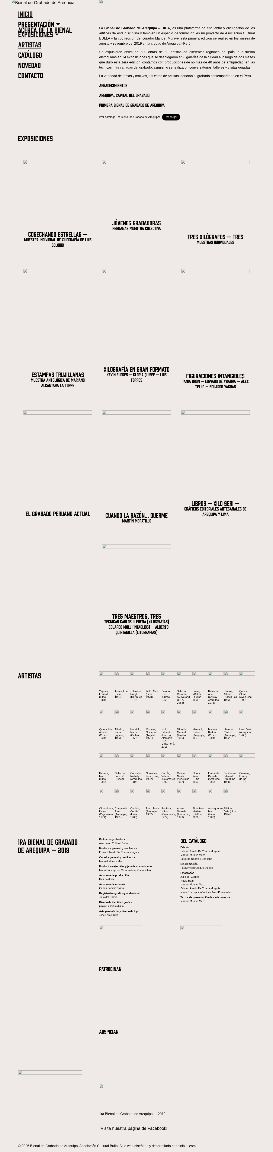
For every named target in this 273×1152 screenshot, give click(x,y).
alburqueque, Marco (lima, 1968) (216, 813)
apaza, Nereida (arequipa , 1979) (183, 813)
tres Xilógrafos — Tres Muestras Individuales (215, 239)
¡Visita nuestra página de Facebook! (133, 1128)
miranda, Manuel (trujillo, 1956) (182, 734)
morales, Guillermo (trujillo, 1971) (151, 734)
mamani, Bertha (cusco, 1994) (213, 734)
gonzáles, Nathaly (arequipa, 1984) (136, 778)
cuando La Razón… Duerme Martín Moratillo (136, 517)
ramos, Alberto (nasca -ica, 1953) (231, 695)
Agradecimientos (113, 85)
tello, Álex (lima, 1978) (152, 694)
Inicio (25, 13)
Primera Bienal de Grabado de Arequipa (132, 104)
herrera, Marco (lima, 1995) (104, 778)
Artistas (29, 44)
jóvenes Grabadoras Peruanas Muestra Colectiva (136, 225)
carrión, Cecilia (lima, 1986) (135, 813)
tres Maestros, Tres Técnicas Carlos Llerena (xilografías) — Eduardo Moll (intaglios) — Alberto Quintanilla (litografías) (136, 623)
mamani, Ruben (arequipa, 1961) (199, 734)
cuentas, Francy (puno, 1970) (244, 778)
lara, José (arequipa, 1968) (245, 732)
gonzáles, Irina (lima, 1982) (152, 776)
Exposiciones (35, 34)
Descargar (171, 117)
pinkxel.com (186, 1146)
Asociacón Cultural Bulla (113, 843)
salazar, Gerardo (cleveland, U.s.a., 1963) (183, 697)
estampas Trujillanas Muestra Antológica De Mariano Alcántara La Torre (58, 379)
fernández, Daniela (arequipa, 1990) (214, 778)
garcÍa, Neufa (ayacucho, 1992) (183, 778)
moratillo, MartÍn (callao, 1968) (135, 734)
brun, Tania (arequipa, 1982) (152, 811)
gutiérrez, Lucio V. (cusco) (120, 776)
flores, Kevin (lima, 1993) (196, 778)
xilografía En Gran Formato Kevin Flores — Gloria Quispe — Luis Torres (137, 373)
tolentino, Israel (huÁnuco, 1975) (136, 695)
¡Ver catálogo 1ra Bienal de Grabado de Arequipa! (129, 117)
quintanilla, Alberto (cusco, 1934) (105, 734)
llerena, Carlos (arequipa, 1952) (230, 734)
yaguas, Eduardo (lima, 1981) (104, 695)
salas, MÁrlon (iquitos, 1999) (197, 695)
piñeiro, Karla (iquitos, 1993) (119, 734)
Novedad (29, 65)
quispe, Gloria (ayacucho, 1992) (245, 695)
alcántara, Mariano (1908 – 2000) (198, 813)
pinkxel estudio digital (111, 906)
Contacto (30, 75)
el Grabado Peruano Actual (58, 513)
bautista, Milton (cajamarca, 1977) (168, 813)
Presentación (36, 24)
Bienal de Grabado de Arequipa (54, 1146)
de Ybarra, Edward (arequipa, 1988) (230, 778)
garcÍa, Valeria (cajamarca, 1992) (168, 778)
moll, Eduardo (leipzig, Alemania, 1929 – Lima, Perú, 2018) (168, 738)
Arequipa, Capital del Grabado (124, 95)
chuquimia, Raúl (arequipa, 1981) (121, 813)
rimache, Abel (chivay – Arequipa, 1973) (213, 697)
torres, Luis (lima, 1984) (121, 694)
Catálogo (30, 54)
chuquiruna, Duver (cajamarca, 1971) (106, 813)
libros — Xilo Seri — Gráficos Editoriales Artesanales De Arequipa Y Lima (215, 508)
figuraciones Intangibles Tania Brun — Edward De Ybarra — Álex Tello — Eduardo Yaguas (215, 380)
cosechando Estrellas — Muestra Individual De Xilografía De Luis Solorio (57, 238)
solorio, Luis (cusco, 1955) (165, 695)
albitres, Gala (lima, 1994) (230, 811)
